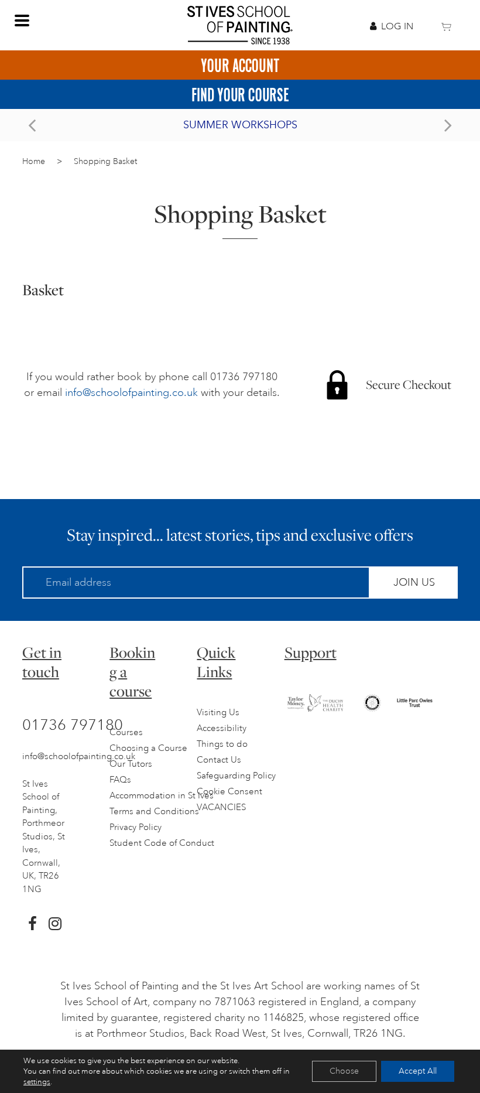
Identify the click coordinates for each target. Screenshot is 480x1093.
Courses (126, 732)
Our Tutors (130, 764)
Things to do (222, 744)
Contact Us (219, 760)
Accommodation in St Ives (161, 795)
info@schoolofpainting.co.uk (131, 392)
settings (36, 1082)
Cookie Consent (229, 791)
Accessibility (221, 728)
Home (33, 161)
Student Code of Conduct (161, 843)
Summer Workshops (240, 124)
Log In (397, 26)
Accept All (418, 1071)
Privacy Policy (135, 827)
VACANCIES (221, 807)
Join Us (414, 582)
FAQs (120, 779)
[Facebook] (32, 923)
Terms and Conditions (154, 811)
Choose (344, 1071)
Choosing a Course (148, 748)
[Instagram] (55, 923)
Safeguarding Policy (236, 775)
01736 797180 (72, 724)
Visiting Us (218, 712)
